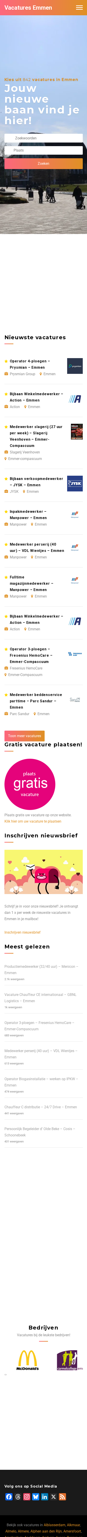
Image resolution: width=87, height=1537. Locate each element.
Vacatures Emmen (28, 7)
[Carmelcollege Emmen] (66, 1360)
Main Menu (79, 7)
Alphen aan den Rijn (46, 1531)
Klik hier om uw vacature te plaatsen (32, 821)
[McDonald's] (21, 1360)
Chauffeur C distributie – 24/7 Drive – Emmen (40, 1107)
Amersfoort (72, 1531)
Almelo (10, 1531)
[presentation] (5, 1374)
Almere (23, 1531)
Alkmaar (73, 1525)
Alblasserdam (54, 1525)
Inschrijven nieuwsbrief (22, 932)
